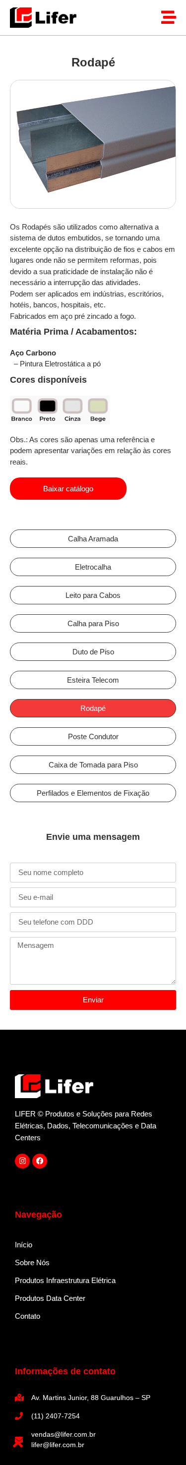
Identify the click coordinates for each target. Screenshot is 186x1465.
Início (23, 1244)
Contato (27, 1316)
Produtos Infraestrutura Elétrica (65, 1280)
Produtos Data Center (50, 1298)
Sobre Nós (32, 1262)
